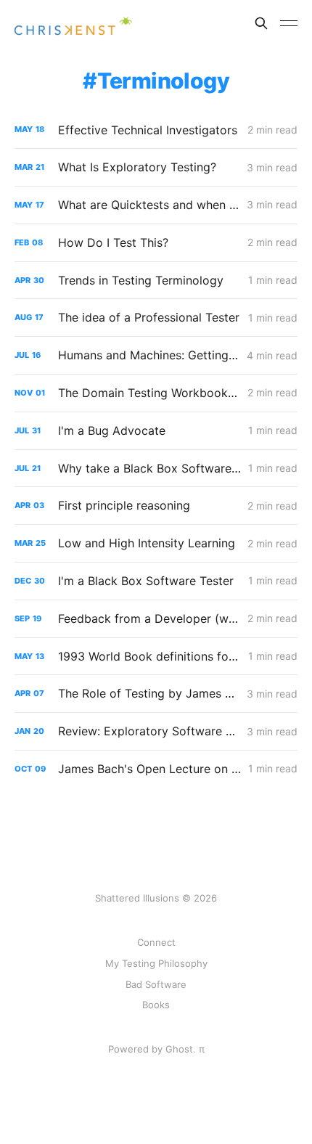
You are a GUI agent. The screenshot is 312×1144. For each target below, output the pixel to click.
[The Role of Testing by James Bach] (156, 693)
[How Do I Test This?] (156, 242)
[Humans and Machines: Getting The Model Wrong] (156, 355)
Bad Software (156, 984)
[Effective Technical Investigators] (156, 130)
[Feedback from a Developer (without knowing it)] (156, 618)
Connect (156, 942)
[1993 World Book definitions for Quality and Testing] (156, 656)
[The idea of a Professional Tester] (156, 317)
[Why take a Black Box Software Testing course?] (156, 468)
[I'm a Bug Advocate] (156, 430)
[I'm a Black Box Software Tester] (156, 581)
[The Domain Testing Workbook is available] (156, 393)
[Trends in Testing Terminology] (156, 280)
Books (156, 1004)
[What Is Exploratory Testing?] (156, 167)
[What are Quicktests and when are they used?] (156, 205)
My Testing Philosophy (156, 963)
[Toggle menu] (289, 23)
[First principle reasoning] (156, 505)
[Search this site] (261, 23)
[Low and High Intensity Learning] (156, 543)
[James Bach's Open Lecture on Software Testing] (156, 769)
